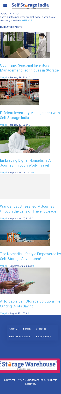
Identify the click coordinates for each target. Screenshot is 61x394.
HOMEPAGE (25, 20)
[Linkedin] (31, 346)
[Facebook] (13, 346)
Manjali (3, 77)
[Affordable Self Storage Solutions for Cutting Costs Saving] (25, 294)
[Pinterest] (49, 346)
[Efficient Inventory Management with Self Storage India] (19, 104)
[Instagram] (40, 346)
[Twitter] (22, 346)
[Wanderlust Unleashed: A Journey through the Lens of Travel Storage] (25, 199)
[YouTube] (32, 355)
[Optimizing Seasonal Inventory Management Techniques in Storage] (25, 56)
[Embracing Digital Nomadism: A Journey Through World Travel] (25, 152)
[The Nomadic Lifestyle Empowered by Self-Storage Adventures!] (25, 246)
